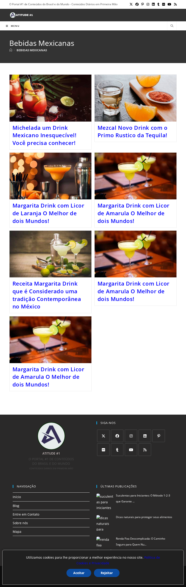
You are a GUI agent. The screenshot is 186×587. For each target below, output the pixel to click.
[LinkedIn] (145, 436)
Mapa (17, 531)
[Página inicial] (10, 50)
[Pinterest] (158, 436)
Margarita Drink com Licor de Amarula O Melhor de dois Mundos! (133, 213)
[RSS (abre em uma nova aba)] (175, 4)
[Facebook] (117, 436)
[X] (103, 436)
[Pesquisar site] (172, 26)
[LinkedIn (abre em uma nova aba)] (153, 4)
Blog (16, 506)
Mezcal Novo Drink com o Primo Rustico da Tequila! (133, 131)
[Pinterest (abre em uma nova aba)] (142, 4)
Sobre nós (20, 523)
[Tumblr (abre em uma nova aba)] (158, 4)
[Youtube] (131, 449)
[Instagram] (131, 436)
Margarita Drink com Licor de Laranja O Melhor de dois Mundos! (48, 213)
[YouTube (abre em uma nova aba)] (169, 4)
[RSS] (145, 449)
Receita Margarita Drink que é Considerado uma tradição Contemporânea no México (46, 295)
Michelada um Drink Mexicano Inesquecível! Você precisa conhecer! (44, 135)
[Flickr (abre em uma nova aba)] (163, 4)
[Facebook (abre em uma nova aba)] (137, 4)
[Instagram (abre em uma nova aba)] (148, 4)
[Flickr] (103, 449)
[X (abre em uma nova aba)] (131, 4)
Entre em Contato (26, 514)
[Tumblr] (117, 449)
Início (17, 497)
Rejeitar (107, 573)
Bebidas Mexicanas (32, 50)
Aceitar (78, 573)
